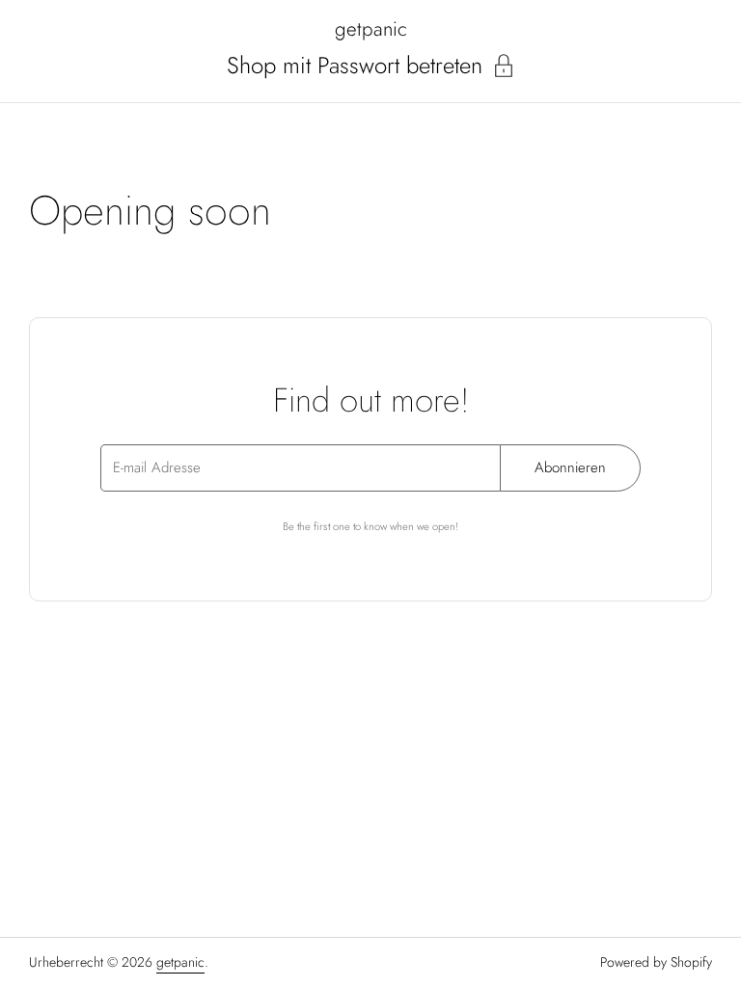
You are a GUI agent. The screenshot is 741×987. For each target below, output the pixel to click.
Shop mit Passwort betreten (354, 65)
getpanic (371, 29)
